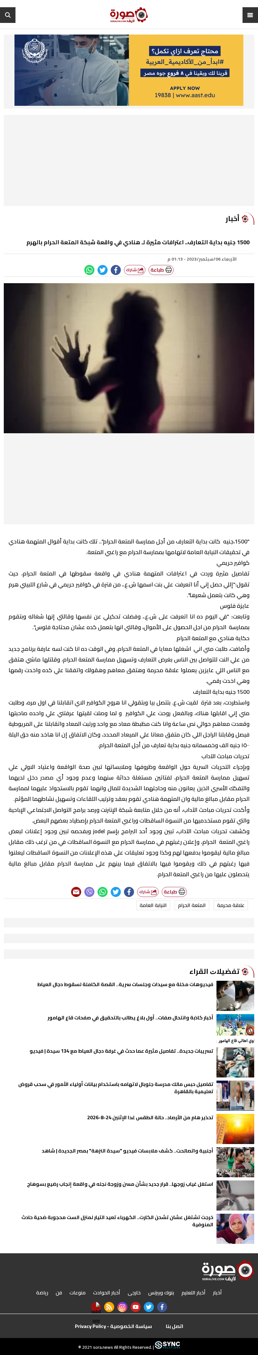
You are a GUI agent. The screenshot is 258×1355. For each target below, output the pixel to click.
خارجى (134, 1292)
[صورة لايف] (129, 15)
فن (59, 1292)
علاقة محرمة (230, 905)
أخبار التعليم (193, 1292)
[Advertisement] (129, 162)
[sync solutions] (167, 1347)
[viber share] (89, 892)
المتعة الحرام (192, 905)
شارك (132, 270)
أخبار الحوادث (106, 1292)
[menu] (250, 15)
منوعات (78, 1292)
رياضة (42, 1292)
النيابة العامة (153, 905)
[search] (8, 15)
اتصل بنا (174, 1326)
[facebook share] (116, 270)
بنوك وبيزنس (161, 1292)
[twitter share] (103, 270)
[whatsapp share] (89, 270)
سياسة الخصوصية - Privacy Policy (113, 1326)
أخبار (217, 1292)
